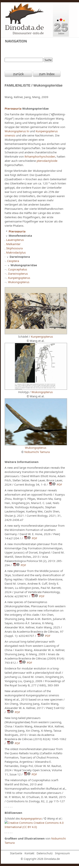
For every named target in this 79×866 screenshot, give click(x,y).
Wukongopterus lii (17, 131)
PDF (59, 484)
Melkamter (13, 244)
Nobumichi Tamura (37, 452)
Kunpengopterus (19, 278)
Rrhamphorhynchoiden (40, 156)
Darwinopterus (18, 273)
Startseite (16, 853)
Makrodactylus (16, 252)
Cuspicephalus (17, 269)
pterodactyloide (47, 161)
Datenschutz (45, 853)
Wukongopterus (18, 282)
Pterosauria (13, 108)
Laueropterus (15, 240)
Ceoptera (13, 261)
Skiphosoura (14, 248)
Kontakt (29, 853)
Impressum (62, 853)
